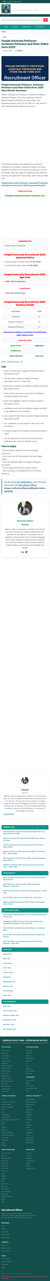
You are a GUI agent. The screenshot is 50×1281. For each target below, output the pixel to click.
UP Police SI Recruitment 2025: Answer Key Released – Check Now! (25, 892)
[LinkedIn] (22, 552)
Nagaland (29, 1114)
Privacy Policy (30, 1161)
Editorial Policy (31, 1168)
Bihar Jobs (7, 1006)
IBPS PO (4, 1156)
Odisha (28, 1117)
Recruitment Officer (28, 485)
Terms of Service (6, 1262)
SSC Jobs (4, 1084)
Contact (28, 1156)
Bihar (3, 1112)
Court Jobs (7, 968)
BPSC (3, 1173)
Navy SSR (4, 1194)
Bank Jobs (7, 959)
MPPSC (3, 1176)
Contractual (7, 963)
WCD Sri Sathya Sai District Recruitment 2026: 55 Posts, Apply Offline (23, 846)
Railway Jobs (5, 1076)
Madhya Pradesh (31, 1102)
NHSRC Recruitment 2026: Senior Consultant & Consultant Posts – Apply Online (23, 866)
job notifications (24, 482)
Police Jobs (7, 995)
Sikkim (28, 1127)
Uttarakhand (30, 1140)
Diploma (28, 1056)
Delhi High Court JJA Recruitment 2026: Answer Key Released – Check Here (21, 885)
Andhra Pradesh (6, 1104)
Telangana (29, 1132)
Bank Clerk (4, 1163)
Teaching (29, 1073)
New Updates (5, 1237)
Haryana (4, 1130)
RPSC (3, 1181)
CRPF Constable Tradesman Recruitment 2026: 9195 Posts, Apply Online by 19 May (24, 833)
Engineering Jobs (9, 981)
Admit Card (26, 27)
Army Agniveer (6, 1191)
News (27, 1091)
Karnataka (4, 1140)
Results (15, 27)
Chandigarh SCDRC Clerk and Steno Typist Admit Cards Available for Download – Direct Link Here (23, 922)
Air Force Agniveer (7, 1196)
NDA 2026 (4, 1166)
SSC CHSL (4, 1171)
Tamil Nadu (29, 1130)
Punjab (28, 1122)
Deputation (7, 977)
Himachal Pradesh (7, 1132)
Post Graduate (30, 1071)
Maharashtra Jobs (9, 1020)
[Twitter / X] (26, 552)
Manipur (28, 1107)
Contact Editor (6, 1251)
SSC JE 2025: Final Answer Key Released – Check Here (22, 897)
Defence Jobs (8, 972)
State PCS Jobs (6, 1086)
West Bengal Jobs (9, 1029)
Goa (2, 1125)
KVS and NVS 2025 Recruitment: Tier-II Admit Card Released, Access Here (25, 916)
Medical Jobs (8, 986)
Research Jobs (6, 1078)
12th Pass (29, 1053)
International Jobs (31, 1088)
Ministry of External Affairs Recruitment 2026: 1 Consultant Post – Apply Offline (24, 852)
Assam (3, 1109)
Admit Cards (30, 1086)
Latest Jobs (29, 1081)
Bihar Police (5, 1184)
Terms (28, 1163)
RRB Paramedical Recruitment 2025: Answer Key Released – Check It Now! (24, 903)
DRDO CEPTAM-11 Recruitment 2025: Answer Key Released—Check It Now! (25, 878)
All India (3, 1099)
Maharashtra (30, 1104)
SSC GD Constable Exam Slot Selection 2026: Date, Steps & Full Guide (24, 839)
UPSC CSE (4, 1161)
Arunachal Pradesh (7, 1107)
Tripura (28, 1135)
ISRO (2, 1201)
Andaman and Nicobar (8, 1102)
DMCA (28, 1166)
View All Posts (9, 814)
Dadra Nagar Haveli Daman (9, 1120)
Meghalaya (29, 1109)
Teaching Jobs (6, 1089)
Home (3, 32)
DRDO (3, 1199)
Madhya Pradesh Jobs (11, 1015)
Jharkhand (4, 1137)
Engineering (29, 1058)
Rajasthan (29, 1125)
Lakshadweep (30, 1099)
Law (27, 1066)
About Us (29, 1153)
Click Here (39, 356)
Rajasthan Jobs (8, 1024)
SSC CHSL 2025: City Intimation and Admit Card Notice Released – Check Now (22, 942)
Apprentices (7, 954)
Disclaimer (29, 1158)
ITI (27, 1063)
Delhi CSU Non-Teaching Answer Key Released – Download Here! (24, 929)
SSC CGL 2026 (6, 1153)
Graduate (29, 1061)
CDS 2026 (4, 1168)
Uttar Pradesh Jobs (10, 1011)
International (39, 27)
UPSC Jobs (5, 1091)
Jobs (6, 27)
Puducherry (29, 1120)
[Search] (45, 20)
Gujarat (3, 1127)
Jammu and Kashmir (7, 1135)
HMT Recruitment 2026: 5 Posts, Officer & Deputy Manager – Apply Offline (24, 859)
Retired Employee (7, 1081)
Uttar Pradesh (30, 1137)
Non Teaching (8, 991)
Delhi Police (5, 1189)
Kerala (3, 1142)
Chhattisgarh (5, 1117)
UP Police (4, 1186)
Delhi (3, 1122)
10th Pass (29, 1050)
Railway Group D (6, 1158)
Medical (28, 1068)
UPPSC (3, 1178)
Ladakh (3, 1145)
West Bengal (30, 1142)
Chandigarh (5, 1114)
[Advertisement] (25, 135)
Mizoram (29, 1112)
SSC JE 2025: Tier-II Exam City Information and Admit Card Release (24, 936)
